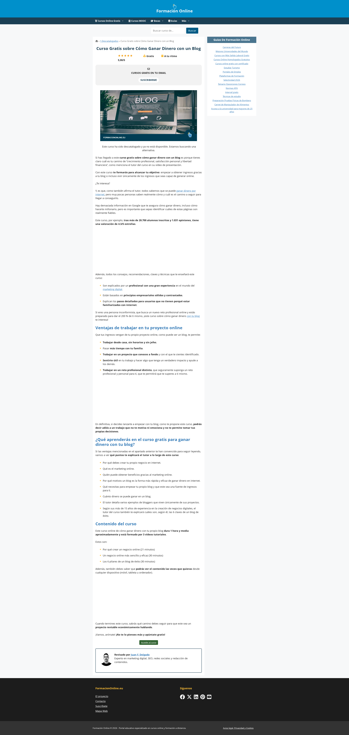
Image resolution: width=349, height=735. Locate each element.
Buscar (192, 30)
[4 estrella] (128, 55)
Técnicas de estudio (232, 96)
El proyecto (101, 696)
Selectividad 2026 (231, 80)
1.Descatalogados (109, 41)
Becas (156, 20)
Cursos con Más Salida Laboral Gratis (231, 55)
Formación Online (174, 11)
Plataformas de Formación (231, 75)
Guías (173, 20)
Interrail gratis (231, 92)
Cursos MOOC (138, 20)
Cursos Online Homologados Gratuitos (232, 59)
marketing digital (112, 289)
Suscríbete (101, 706)
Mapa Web (101, 711)
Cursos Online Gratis (108, 20)
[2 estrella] (122, 55)
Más (184, 20)
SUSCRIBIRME (148, 80)
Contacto (100, 701)
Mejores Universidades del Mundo (232, 51)
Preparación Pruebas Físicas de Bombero (232, 100)
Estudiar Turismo (232, 67)
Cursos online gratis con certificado (231, 63)
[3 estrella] (125, 55)
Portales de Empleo (232, 71)
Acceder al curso (148, 642)
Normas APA (232, 88)
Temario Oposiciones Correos (232, 84)
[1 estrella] (119, 55)
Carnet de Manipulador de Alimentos (231, 104)
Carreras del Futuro (232, 47)
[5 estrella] (131, 55)
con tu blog (193, 316)
